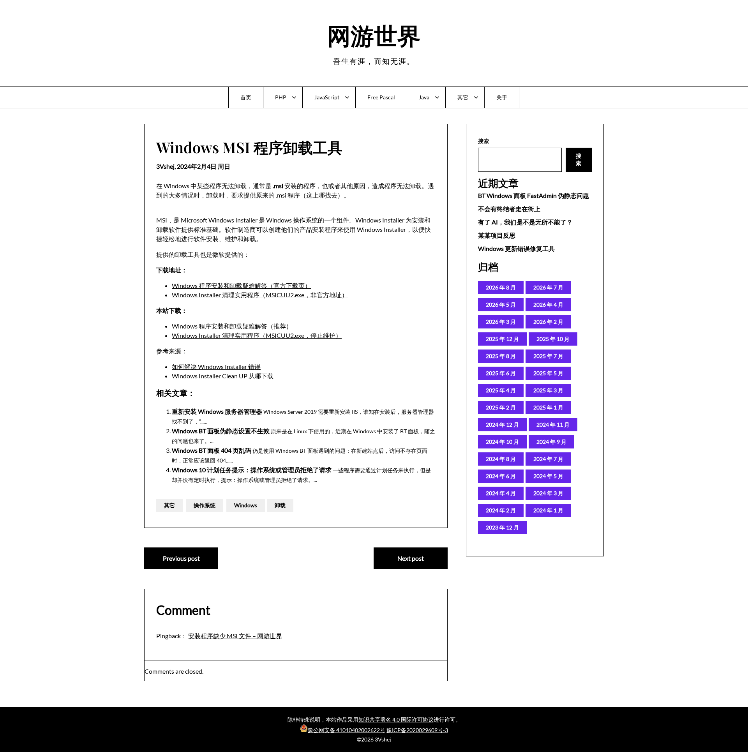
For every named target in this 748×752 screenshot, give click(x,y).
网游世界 (374, 34)
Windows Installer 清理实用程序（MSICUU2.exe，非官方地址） (260, 294)
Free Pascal (381, 97)
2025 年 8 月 (501, 356)
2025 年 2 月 (501, 407)
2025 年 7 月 (548, 356)
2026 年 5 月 (501, 304)
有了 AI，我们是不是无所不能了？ (525, 222)
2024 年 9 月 (551, 441)
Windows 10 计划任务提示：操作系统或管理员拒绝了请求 (252, 469)
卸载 (280, 505)
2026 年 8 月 (501, 287)
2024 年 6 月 (501, 476)
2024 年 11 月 (553, 424)
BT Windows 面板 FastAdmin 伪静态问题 (533, 195)
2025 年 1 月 (548, 407)
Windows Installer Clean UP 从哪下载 (222, 376)
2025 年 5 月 (548, 373)
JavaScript (326, 97)
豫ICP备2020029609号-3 (417, 730)
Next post (410, 558)
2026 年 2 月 (548, 321)
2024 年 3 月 (548, 493)
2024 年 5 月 (548, 476)
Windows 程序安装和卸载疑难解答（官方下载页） (241, 285)
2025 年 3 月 (548, 390)
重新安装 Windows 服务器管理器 (217, 411)
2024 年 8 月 (501, 458)
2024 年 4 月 (501, 493)
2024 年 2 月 (501, 510)
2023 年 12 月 (502, 527)
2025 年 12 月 (502, 338)
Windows (245, 505)
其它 (462, 97)
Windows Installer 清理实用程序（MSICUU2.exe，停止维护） (257, 335)
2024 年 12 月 (502, 424)
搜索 (483, 141)
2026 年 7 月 (548, 287)
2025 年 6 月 (501, 373)
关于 (501, 97)
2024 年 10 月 (502, 441)
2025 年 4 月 (501, 390)
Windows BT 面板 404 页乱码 (211, 450)
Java (424, 97)
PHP (280, 97)
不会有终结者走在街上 (509, 208)
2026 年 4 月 (548, 304)
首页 (245, 97)
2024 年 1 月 (548, 510)
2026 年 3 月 (501, 321)
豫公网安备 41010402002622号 (346, 730)
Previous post (181, 558)
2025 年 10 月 (553, 338)
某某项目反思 (496, 235)
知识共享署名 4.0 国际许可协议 (396, 719)
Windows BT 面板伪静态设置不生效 (221, 430)
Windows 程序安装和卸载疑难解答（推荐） (232, 326)
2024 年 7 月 (548, 458)
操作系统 (204, 505)
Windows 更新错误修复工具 (516, 248)
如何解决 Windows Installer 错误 (216, 366)
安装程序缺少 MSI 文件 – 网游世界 (235, 635)
